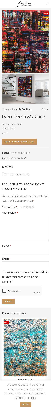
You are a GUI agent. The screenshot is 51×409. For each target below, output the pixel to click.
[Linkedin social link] (22, 158)
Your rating (9, 206)
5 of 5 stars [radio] (32, 206)
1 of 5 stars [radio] (21, 206)
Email (6, 258)
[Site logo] (25, 3)
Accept (25, 404)
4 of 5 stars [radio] (30, 206)
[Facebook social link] (11, 158)
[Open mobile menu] (47, 4)
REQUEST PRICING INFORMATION (19, 142)
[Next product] (47, 109)
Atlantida (25, 380)
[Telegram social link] (25, 158)
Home (5, 109)
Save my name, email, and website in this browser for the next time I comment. (25, 276)
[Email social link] (18, 158)
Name (6, 245)
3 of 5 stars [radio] (27, 206)
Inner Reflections (22, 109)
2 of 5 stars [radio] (24, 206)
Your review (10, 212)
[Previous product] (42, 109)
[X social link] (15, 158)
